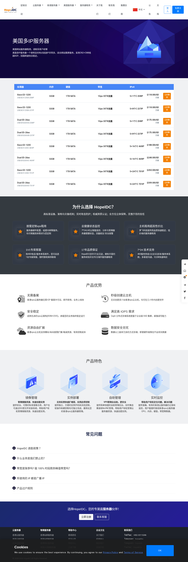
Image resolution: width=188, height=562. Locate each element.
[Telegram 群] (185, 285)
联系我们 (112, 9)
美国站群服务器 (47, 539)
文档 (158, 9)
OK (160, 550)
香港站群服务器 (47, 535)
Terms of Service (133, 552)
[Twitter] (185, 291)
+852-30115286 (139, 535)
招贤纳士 (100, 539)
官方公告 (72, 539)
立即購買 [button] (167, 96)
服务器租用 (85, 5)
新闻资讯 (72, 535)
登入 (168, 9)
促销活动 (24, 9)
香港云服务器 (18, 535)
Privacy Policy (110, 552)
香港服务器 (52, 5)
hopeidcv (139, 539)
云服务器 (37, 5)
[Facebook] (185, 298)
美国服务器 (69, 5)
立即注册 (86, 516)
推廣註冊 (124, 9)
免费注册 (178, 9)
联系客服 (102, 516)
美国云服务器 (18, 539)
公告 (150, 9)
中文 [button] (140, 9)
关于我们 (99, 9)
